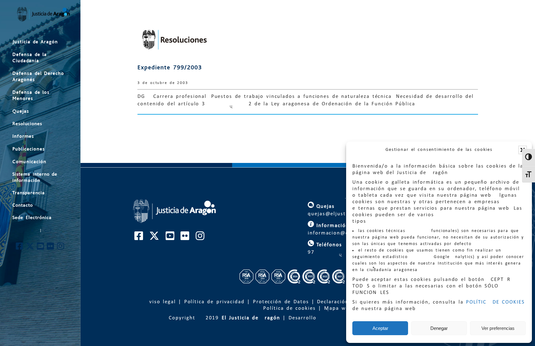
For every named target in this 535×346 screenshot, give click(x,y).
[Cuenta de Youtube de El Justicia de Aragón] (41, 248)
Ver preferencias (498, 328)
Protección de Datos (281, 301)
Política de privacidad (214, 301)
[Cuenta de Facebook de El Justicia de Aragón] (20, 248)
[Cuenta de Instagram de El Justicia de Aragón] (61, 248)
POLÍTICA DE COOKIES (495, 302)
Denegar (439, 328)
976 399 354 (343, 252)
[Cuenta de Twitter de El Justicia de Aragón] (30, 248)
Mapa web (338, 308)
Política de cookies (289, 308)
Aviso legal (161, 301)
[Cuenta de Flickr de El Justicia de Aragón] (50, 248)
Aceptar (380, 328)
